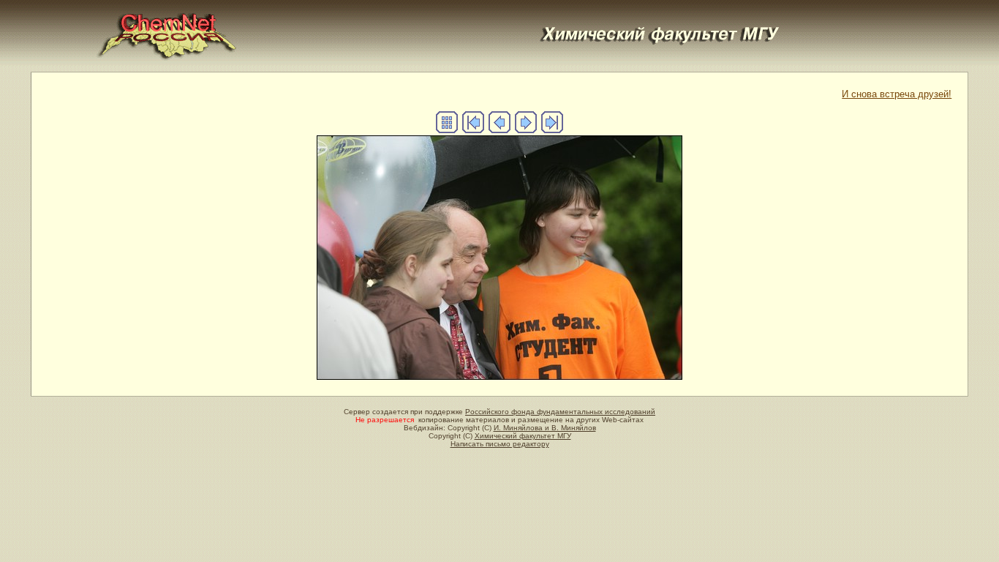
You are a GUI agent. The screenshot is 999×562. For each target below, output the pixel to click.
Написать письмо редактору (500, 444)
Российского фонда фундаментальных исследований (560, 412)
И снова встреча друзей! (896, 94)
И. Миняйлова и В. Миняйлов (545, 428)
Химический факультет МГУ (523, 436)
